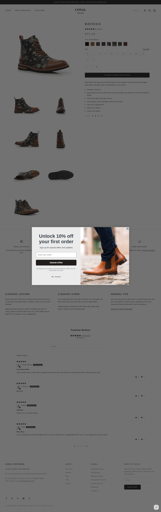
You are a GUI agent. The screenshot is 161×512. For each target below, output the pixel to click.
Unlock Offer (56, 262)
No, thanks (56, 277)
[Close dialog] (127, 228)
